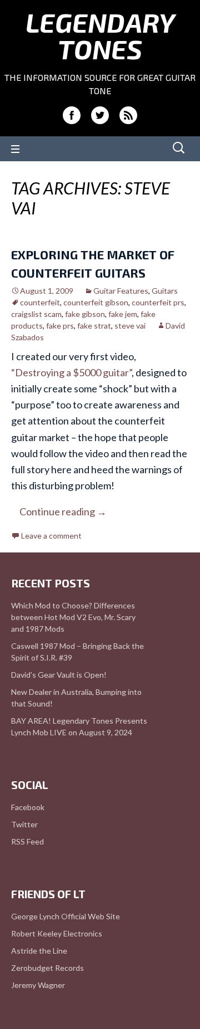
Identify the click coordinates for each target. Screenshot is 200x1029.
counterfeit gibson (95, 302)
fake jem (122, 314)
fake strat (94, 325)
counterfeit (40, 302)
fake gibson (85, 314)
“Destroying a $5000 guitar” (71, 372)
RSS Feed (27, 841)
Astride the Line (39, 950)
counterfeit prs (158, 302)
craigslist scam (36, 314)
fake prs (60, 325)
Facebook (27, 807)
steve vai (130, 325)
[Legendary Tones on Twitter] (100, 115)
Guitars (165, 290)
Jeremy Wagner (38, 985)
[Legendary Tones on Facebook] (72, 115)
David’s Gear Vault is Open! (59, 674)
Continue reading (63, 511)
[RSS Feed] (128, 115)
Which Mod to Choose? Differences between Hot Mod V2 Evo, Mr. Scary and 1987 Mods (73, 617)
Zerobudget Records (47, 967)
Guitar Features (120, 290)
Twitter (24, 824)
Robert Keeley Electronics (56, 933)
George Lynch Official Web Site (65, 916)
